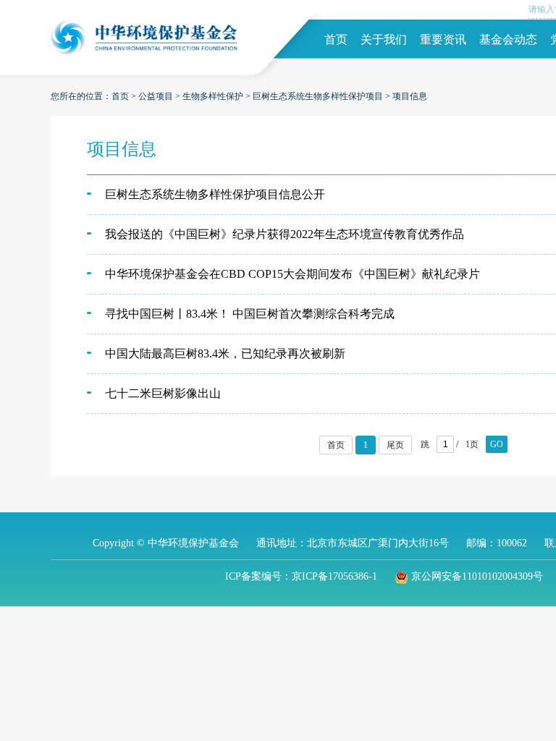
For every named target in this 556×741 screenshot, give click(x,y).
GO (496, 444)
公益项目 (155, 96)
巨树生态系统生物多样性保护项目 (318, 96)
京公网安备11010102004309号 (477, 576)
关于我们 (384, 39)
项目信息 (409, 96)
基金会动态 (508, 39)
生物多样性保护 (212, 96)
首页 (336, 39)
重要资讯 (443, 39)
